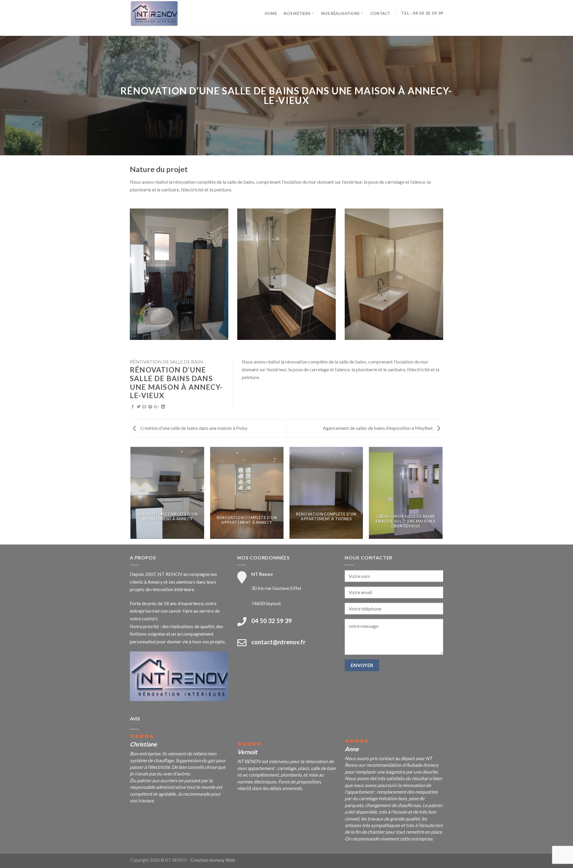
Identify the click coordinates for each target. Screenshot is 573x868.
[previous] (131, 495)
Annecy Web (222, 860)
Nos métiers (297, 13)
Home (271, 13)
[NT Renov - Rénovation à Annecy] (159, 13)
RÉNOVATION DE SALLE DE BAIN (166, 361)
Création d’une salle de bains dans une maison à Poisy (193, 428)
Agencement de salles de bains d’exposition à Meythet (378, 428)
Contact (380, 13)
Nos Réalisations (340, 13)
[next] (442, 495)
